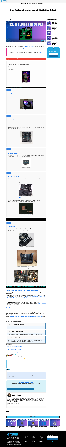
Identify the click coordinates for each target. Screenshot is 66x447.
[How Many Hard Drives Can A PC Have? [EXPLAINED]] (49, 43)
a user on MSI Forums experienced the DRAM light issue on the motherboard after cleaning (26, 316)
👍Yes (8, 355)
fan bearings (40, 52)
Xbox (30, 3)
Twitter (33, 440)
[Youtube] (63, 1)
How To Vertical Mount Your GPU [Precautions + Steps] (15, 352)
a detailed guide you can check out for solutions (14, 317)
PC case (13, 87)
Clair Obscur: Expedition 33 (39, 3)
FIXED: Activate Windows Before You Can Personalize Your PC (43, 427)
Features (26, 437)
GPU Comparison (47, 1)
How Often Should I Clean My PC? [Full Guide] (14, 349)
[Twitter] (61, 1)
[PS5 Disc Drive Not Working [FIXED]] (55, 422)
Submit (8, 369)
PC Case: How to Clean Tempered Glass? (55, 33)
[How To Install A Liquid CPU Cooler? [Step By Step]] (49, 38)
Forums (38, 1)
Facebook (33, 437)
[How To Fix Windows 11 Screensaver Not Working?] (33, 422)
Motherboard (11, 411)
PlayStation (33, 3)
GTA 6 (27, 3)
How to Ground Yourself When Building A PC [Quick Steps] (55, 28)
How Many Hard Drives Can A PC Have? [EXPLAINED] (55, 43)
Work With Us (42, 441)
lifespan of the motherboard (29, 46)
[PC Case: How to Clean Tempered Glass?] (49, 33)
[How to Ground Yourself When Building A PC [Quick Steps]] (49, 28)
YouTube (33, 441)
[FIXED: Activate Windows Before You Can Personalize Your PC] (44, 422)
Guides (29, 1)
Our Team (41, 438)
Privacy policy (42, 442)
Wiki (32, 1)
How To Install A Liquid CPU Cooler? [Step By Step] (55, 38)
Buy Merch (42, 1)
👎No (10, 355)
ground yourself (32, 58)
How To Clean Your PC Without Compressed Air (14, 346)
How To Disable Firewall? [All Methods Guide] (14, 350)
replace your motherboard (42, 303)
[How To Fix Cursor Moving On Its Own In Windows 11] (11, 422)
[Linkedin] (60, 1)
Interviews (26, 436)
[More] (46, 15)
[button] (65, 1)
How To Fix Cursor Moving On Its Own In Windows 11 (10, 427)
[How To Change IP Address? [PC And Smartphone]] (49, 23)
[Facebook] (59, 1)
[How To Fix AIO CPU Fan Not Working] (22, 422)
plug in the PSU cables (18, 268)
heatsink (20, 121)
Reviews (25, 1)
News (17, 1)
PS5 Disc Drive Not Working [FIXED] (55, 426)
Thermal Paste (29, 214)
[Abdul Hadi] (10, 19)
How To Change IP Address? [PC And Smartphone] (54, 23)
